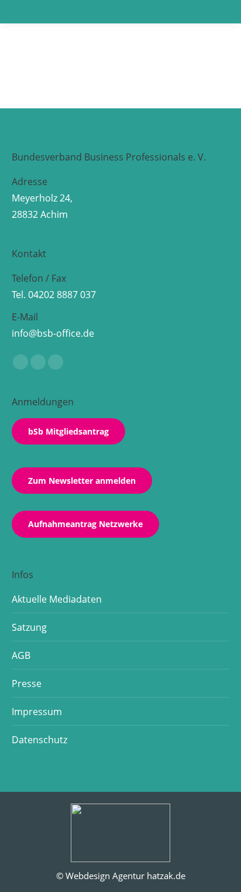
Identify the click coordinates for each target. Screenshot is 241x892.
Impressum (37, 711)
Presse (27, 683)
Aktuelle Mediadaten (57, 599)
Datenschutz (39, 739)
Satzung (29, 627)
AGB (21, 655)
